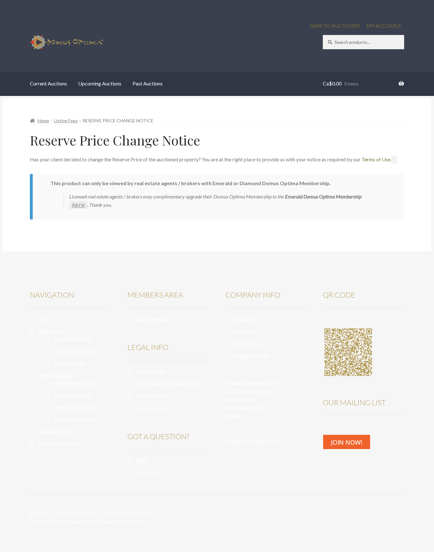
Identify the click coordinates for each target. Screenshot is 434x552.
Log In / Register (153, 319)
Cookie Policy (151, 408)
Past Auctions (147, 83)
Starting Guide (54, 431)
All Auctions (51, 331)
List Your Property (58, 444)
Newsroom (245, 331)
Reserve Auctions (73, 394)
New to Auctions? (57, 375)
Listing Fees (66, 120)
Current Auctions (48, 83)
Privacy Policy (151, 396)
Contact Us (148, 472)
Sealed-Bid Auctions (77, 407)
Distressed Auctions (76, 419)
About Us (243, 319)
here (78, 205)
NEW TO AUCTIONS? (335, 26)
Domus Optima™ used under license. (104, 521)
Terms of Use (376, 159)
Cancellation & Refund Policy (167, 383)
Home (43, 120)
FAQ (141, 460)
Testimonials (247, 343)
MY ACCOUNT (384, 26)
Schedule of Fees (251, 356)
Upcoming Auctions (99, 83)
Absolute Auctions (75, 382)
